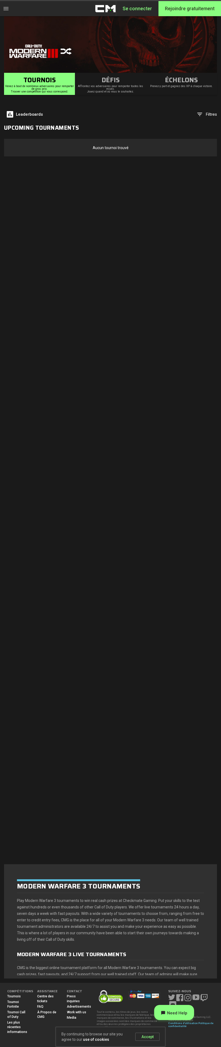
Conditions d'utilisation (183, 1023)
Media (71, 1017)
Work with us (76, 1012)
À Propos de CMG (46, 1014)
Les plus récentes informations (17, 1027)
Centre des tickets (45, 998)
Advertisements (78, 1006)
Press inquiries (73, 998)
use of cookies (96, 1039)
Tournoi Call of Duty (16, 1014)
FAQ (40, 1006)
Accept (147, 1037)
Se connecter (137, 8)
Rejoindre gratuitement (190, 8)
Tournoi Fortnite (13, 1004)
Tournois (14, 996)
